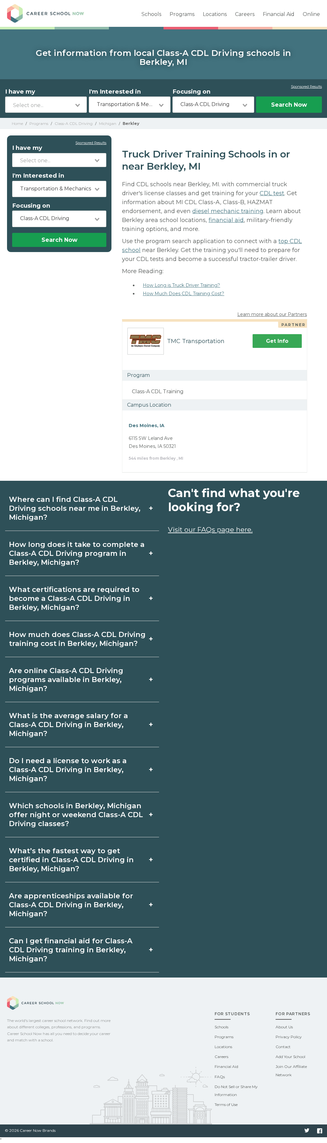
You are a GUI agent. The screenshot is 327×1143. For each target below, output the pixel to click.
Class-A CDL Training (158, 391)
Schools (151, 14)
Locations (215, 14)
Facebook (319, 1130)
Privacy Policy (289, 1036)
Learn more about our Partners (272, 314)
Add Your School (290, 1056)
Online (311, 14)
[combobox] (46, 104)
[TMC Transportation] (143, 341)
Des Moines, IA (146, 425)
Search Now (289, 104)
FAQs (220, 1076)
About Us (284, 1026)
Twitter (306, 1130)
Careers (245, 14)
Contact (283, 1046)
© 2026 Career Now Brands (30, 1130)
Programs (182, 14)
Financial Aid (278, 14)
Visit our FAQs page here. (210, 529)
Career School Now (51, 13)
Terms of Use (226, 1104)
